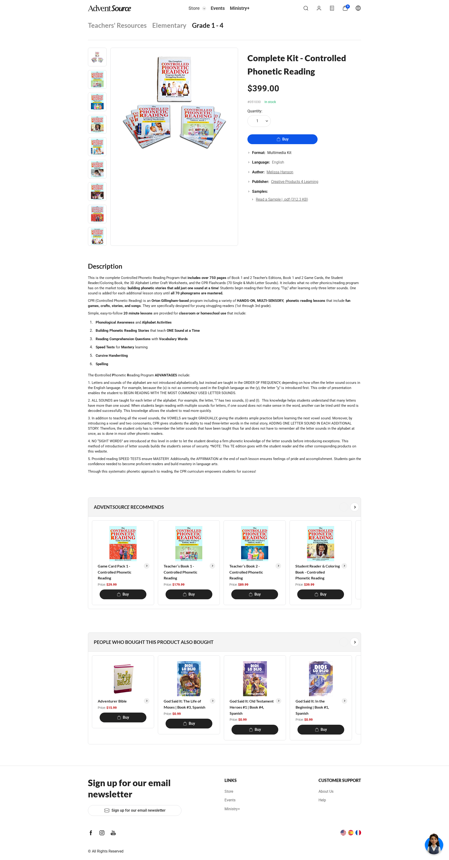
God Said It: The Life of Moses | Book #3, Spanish (184, 704)
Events (218, 8)
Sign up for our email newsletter (139, 810)
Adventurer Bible (112, 701)
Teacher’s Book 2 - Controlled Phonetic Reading (246, 572)
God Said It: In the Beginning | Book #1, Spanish (312, 707)
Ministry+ (240, 8)
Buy (285, 139)
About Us (326, 791)
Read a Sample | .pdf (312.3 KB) (282, 199)
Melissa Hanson (280, 172)
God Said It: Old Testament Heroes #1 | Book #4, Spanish (252, 707)
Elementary (169, 25)
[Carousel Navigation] (223, 507)
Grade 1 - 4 (207, 25)
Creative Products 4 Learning (294, 181)
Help (322, 800)
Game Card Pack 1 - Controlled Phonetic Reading (114, 572)
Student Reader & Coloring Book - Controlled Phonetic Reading (317, 572)
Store (194, 8)
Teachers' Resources (117, 25)
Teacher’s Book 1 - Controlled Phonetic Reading (180, 572)
